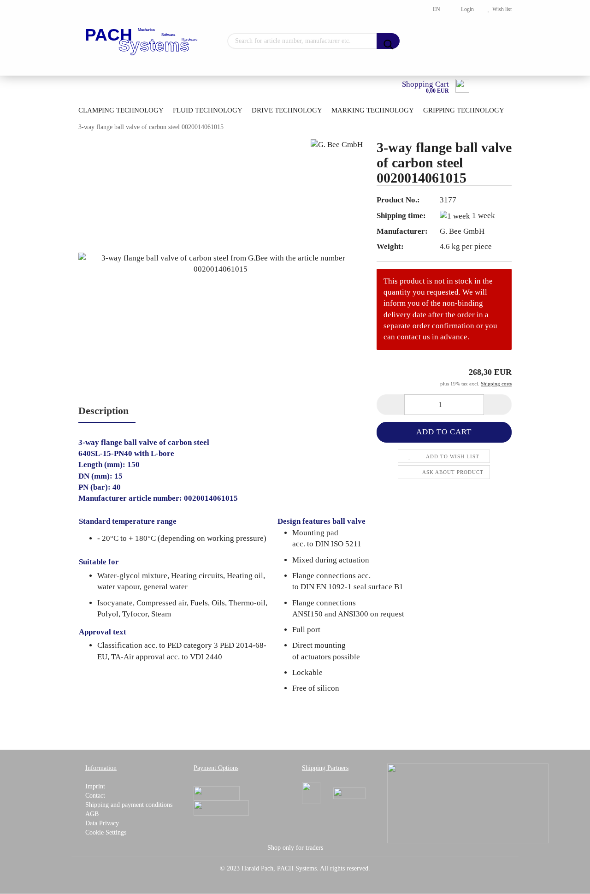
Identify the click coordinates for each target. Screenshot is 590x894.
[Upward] (564, 880)
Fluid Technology (207, 110)
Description (103, 410)
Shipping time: (401, 215)
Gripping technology (463, 110)
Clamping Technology (121, 110)
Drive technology (287, 110)
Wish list (501, 9)
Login (466, 9)
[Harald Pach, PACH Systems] (142, 41)
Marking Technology (372, 110)
